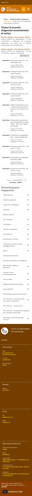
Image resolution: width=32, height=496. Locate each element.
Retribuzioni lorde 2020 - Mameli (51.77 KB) (19, 169)
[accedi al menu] (28, 9)
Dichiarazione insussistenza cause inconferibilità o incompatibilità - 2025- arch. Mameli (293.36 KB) (20, 123)
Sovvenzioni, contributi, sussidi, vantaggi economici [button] (13, 245)
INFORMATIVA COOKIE (15, 492)
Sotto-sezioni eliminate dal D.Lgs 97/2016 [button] (13, 318)
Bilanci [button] (5, 251)
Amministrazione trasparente (19, 19)
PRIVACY (4, 487)
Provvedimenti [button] (7, 234)
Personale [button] (6, 210)
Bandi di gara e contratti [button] (10, 239)
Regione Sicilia (5, 2)
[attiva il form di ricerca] (23, 9)
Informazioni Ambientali (10, 256)
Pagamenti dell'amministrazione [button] (13, 284)
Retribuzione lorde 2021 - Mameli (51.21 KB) (19, 147)
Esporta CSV (25, 56)
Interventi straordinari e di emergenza (15, 261)
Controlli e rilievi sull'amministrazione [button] (9, 273)
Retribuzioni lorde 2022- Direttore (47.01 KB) (19, 95)
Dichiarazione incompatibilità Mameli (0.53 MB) (19, 158)
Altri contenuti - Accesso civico (12, 306)
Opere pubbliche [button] (8, 289)
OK (5, 492)
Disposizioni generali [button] (9, 200)
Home (5, 19)
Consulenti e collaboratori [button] (11, 205)
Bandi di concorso (8, 215)
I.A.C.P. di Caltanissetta (12, 9)
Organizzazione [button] (8, 195)
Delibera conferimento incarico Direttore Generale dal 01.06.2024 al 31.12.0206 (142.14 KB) (20, 108)
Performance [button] (7, 224)
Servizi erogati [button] (7, 279)
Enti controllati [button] (8, 219)
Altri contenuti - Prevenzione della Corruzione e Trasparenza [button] (14, 300)
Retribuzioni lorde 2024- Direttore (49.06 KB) (19, 72)
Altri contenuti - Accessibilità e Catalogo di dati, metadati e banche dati (16, 312)
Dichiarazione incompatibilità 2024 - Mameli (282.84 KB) (19, 136)
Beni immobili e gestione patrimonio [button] (10, 266)
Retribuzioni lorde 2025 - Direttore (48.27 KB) (19, 61)
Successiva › (13, 182)
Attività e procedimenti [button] (10, 229)
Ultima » (20, 182)
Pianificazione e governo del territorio (14, 294)
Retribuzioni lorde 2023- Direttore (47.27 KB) (19, 84)
